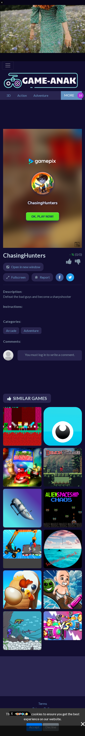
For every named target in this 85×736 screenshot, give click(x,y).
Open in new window (25, 267)
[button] (2, 2)
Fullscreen (18, 277)
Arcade (11, 331)
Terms (42, 703)
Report (45, 277)
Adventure (31, 331)
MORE (69, 95)
